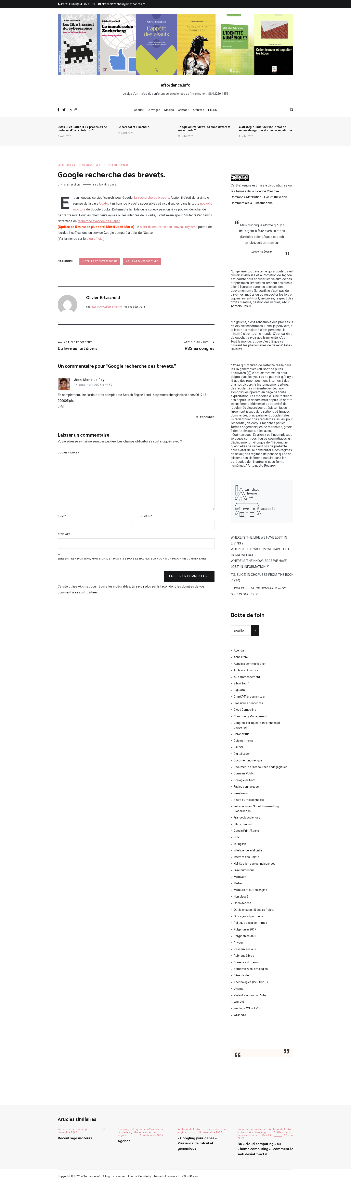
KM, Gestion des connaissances (254, 863)
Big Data (239, 690)
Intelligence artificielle (248, 850)
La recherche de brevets (151, 198)
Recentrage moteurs (75, 1138)
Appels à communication (250, 663)
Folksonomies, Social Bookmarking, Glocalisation (256, 808)
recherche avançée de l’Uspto (99, 221)
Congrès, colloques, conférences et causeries (257, 725)
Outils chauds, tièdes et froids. (254, 909)
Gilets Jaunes (243, 824)
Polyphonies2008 (245, 936)
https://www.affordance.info (106, 306)
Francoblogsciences (247, 817)
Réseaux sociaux (245, 949)
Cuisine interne (243, 740)
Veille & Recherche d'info (112, 165)
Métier (238, 883)
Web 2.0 (239, 1001)
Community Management (250, 716)
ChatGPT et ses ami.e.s (249, 696)
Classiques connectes (248, 703)
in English (240, 844)
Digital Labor (242, 753)
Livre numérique (244, 870)
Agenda (239, 650)
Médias (169, 110)
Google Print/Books (246, 830)
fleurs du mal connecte (249, 799)
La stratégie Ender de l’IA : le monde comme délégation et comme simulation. (265, 128)
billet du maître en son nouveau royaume (168, 227)
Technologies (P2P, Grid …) (251, 982)
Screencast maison (247, 962)
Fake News (241, 793)
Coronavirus (241, 734)
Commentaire (68, 452)
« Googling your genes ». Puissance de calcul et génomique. (198, 1143)
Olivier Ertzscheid (69, 184)
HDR (236, 837)
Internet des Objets (246, 857)
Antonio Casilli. (241, 306)
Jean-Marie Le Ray (89, 380)
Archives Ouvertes (246, 670)
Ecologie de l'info (245, 780)
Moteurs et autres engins (75, 165)
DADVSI (239, 747)
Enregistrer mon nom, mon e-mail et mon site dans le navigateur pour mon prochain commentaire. (132, 558)
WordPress (190, 1176)
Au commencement (247, 677)
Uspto (103, 203)
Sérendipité (241, 975)
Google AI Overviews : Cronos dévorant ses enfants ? (204, 128)
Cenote (143, 1176)
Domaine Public (244, 773)
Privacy (238, 942)
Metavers (240, 876)
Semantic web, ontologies (251, 968)
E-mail (146, 516)
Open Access (242, 903)
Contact (183, 110)
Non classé (241, 896)
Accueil (139, 110)
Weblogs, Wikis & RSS (247, 1008)
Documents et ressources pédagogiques (260, 767)
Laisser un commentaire (189, 576)
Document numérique (248, 760)
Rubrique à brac (244, 955)
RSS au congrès (199, 346)
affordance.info (175, 85)
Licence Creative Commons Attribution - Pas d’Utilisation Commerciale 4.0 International (259, 197)
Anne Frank (241, 657)
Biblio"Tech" (241, 683)
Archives (198, 110)
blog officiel (95, 239)
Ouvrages (154, 110)
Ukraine (239, 988)
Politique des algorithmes (250, 922)
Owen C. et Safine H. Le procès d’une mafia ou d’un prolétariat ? (82, 128)
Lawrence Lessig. (262, 251)
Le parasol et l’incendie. (134, 127)
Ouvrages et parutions (248, 916)
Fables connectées (246, 786)
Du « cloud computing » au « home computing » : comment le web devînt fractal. (265, 1149)
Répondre (207, 417)
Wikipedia (240, 1015)
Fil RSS (212, 110)
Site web (64, 534)
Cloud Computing (245, 709)
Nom (62, 516)
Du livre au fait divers (78, 346)
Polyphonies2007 (245, 929)
